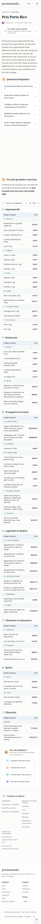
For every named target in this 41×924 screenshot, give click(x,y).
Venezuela (26, 827)
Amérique (5, 12)
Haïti (23, 810)
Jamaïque (25, 813)
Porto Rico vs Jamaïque (10, 812)
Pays (3, 886)
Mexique (25, 817)
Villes (4, 889)
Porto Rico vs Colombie (10, 804)
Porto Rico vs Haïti (8, 808)
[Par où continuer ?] (36, 919)
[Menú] (37, 4)
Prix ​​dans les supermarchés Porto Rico (9, 839)
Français (25, 892)
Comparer (5, 895)
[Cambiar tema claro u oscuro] (34, 917)
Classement (6, 892)
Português (26, 889)
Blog (3, 898)
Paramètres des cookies (14, 916)
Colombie (25, 806)
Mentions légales (8, 901)
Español (25, 886)
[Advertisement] (20, 152)
